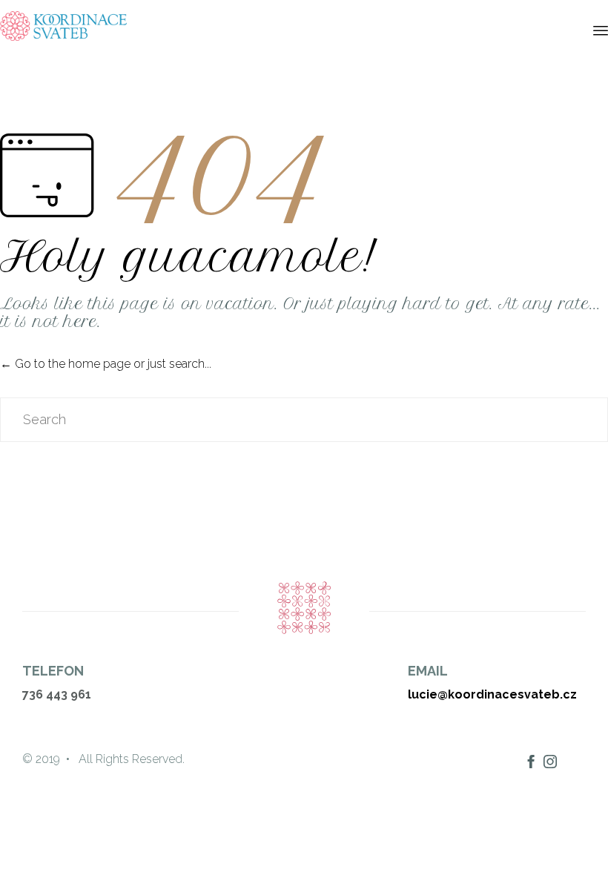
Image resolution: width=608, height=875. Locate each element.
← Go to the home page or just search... (105, 364)
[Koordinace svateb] (63, 26)
